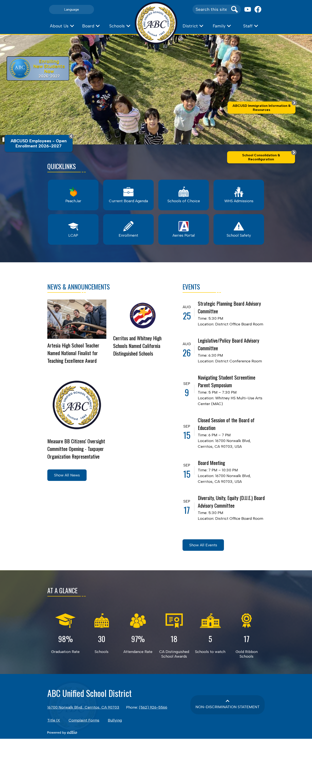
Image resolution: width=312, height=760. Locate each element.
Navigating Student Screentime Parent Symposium (226, 381)
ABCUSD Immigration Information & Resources (261, 108)
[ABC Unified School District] (156, 23)
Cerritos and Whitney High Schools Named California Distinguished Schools (137, 345)
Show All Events (203, 545)
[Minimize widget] (71, 136)
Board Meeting (211, 462)
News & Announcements (78, 286)
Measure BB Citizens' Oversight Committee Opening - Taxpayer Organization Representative (76, 448)
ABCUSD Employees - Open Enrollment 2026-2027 (39, 143)
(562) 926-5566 (153, 707)
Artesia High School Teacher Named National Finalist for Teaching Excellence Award (73, 352)
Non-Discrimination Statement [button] (227, 707)
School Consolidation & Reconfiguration (261, 157)
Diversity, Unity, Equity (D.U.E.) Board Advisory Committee (231, 501)
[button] (61, 26)
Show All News (67, 475)
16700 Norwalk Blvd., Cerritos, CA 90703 (83, 707)
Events (191, 286)
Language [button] (71, 9)
